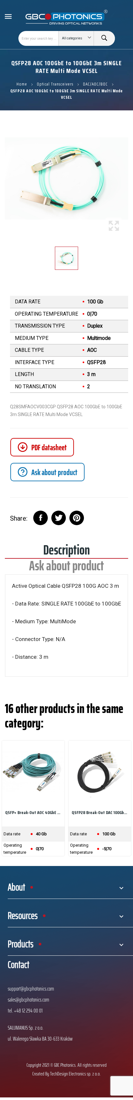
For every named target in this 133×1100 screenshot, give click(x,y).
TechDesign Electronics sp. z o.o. (75, 1074)
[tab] (47, 472)
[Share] (40, 518)
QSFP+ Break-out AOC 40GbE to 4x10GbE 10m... (33, 812)
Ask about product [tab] (66, 568)
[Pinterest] (76, 518)
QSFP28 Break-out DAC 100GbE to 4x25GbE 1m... (100, 812)
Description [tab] (66, 552)
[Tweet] (58, 518)
